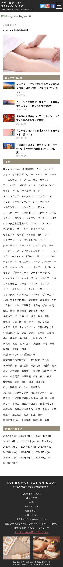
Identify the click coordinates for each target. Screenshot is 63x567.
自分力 (15, 403)
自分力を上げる (30, 403)
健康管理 (21, 311)
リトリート (45, 289)
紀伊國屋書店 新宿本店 (26, 398)
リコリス (44, 283)
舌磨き (45, 409)
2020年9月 (43, 446)
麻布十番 (37, 420)
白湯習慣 (40, 382)
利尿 (40, 316)
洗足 (5, 371)
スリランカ (22, 229)
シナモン (30, 218)
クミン (6, 201)
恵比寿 (6, 343)
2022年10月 (9, 441)
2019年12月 (9, 463)
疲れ (42, 376)
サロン (6, 218)
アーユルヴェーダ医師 (14, 185)
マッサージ (27, 278)
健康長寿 (33, 311)
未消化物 (35, 365)
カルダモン (27, 196)
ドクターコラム (31, 506)
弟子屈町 (24, 338)
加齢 (47, 316)
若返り (6, 414)
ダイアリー (48, 245)
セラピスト (9, 234)
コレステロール (11, 212)
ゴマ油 (52, 212)
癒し (24, 382)
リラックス (9, 294)
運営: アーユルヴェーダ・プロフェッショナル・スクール (31, 523)
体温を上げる (40, 305)
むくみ (29, 174)
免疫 (42, 311)
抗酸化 (36, 343)
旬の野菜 (7, 365)
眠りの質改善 (10, 387)
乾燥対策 (44, 300)
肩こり (6, 403)
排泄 (45, 343)
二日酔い (7, 305)
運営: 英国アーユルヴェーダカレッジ (31, 528)
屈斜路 (41, 332)
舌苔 (54, 409)
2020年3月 (24, 457)
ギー (51, 196)
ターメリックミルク (29, 245)
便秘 (5, 311)
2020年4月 (8, 457)
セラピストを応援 (26, 234)
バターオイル (10, 267)
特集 (31, 502)
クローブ (44, 201)
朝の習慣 (24, 365)
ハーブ (36, 261)
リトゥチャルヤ (29, 289)
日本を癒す (34, 360)
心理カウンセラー (40, 338)
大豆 (14, 327)
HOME (4, 16)
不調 (5, 300)
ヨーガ (22, 283)
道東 (26, 414)
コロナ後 (26, 212)
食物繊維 (26, 420)
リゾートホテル (11, 289)
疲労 (49, 376)
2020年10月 (27, 446)
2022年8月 (26, 441)
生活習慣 (14, 376)
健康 (12, 311)
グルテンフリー (11, 207)
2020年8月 (8, 452)
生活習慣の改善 (30, 376)
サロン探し (18, 218)
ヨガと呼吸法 (10, 283)
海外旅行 (26, 371)
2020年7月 (24, 452)
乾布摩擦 (33, 300)
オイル (15, 191)
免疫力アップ (10, 316)
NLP (39, 169)
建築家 (13, 338)
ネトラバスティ (23, 261)
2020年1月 (41, 457)
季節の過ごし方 (11, 332)
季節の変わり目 (46, 327)
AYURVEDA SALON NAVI (13, 4)
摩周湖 (6, 349)
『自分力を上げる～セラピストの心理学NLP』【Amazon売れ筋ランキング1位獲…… (36, 148)
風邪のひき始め (11, 420)
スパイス (46, 223)
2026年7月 (24, 436)
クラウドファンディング (24, 201)
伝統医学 (26, 305)
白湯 (31, 382)
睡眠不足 (35, 387)
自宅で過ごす (47, 403)
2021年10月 (43, 441)
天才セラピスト (27, 327)
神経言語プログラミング (15, 392)
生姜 (5, 376)
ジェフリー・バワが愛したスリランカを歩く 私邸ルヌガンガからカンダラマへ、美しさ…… (37, 88)
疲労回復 (7, 382)
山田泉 (50, 332)
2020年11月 (9, 446)
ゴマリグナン (40, 212)
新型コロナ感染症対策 (14, 360)
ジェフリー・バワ (47, 218)
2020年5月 (41, 452)
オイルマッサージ (31, 191)
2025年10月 (42, 436)
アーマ (52, 174)
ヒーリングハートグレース (42, 267)
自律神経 (7, 409)
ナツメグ (7, 261)
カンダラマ (41, 196)
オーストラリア (11, 196)
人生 (17, 305)
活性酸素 (14, 371)
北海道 (6, 322)
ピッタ (6, 272)
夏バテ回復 (43, 322)
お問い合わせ (31, 515)
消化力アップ (49, 371)
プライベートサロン (41, 272)
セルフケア (43, 234)
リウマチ (33, 283)
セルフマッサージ (12, 240)
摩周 (52, 343)
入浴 (21, 316)
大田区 (6, 327)
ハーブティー (49, 261)
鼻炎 (47, 420)
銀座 (33, 414)
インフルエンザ (46, 185)
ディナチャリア (11, 251)
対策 (24, 332)
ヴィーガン (48, 294)
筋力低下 (7, 398)
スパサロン (9, 229)
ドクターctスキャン (13, 256)
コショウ (26, 207)
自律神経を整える (24, 409)
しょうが (48, 169)
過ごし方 (17, 414)
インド (31, 185)
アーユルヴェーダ (12, 180)
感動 (14, 343)
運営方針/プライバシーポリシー (31, 519)
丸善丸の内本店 (18, 300)
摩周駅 (15, 349)
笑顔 (51, 392)
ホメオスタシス (11, 278)
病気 (17, 382)
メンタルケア (42, 278)
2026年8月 (8, 436)
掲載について (31, 511)
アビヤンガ (41, 174)
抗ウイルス (25, 343)
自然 (37, 409)
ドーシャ (50, 256)
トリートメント (50, 251)
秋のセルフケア (39, 392)
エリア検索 (31, 498)
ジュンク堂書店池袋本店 (15, 223)
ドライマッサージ (35, 256)
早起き (45, 360)
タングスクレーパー (34, 240)
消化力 (36, 371)
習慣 (52, 398)
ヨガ (53, 278)
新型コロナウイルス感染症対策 (19, 354)
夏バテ (32, 322)
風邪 (40, 414)
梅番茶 (46, 365)
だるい (6, 174)
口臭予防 (17, 322)
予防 (54, 300)
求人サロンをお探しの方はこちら (32, 532)
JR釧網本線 (28, 169)
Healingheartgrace (11, 169)
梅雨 (54, 365)
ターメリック (10, 245)
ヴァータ (35, 294)
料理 (24, 349)
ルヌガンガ (22, 294)
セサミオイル (37, 229)
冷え (33, 316)
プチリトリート (20, 272)
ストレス (35, 223)
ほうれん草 (18, 174)
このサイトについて (31, 493)
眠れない (23, 387)
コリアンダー (40, 207)
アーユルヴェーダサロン (36, 180)
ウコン (6, 191)
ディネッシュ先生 (31, 251)
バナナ (22, 267)
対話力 (32, 332)
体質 (51, 305)
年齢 (5, 338)
